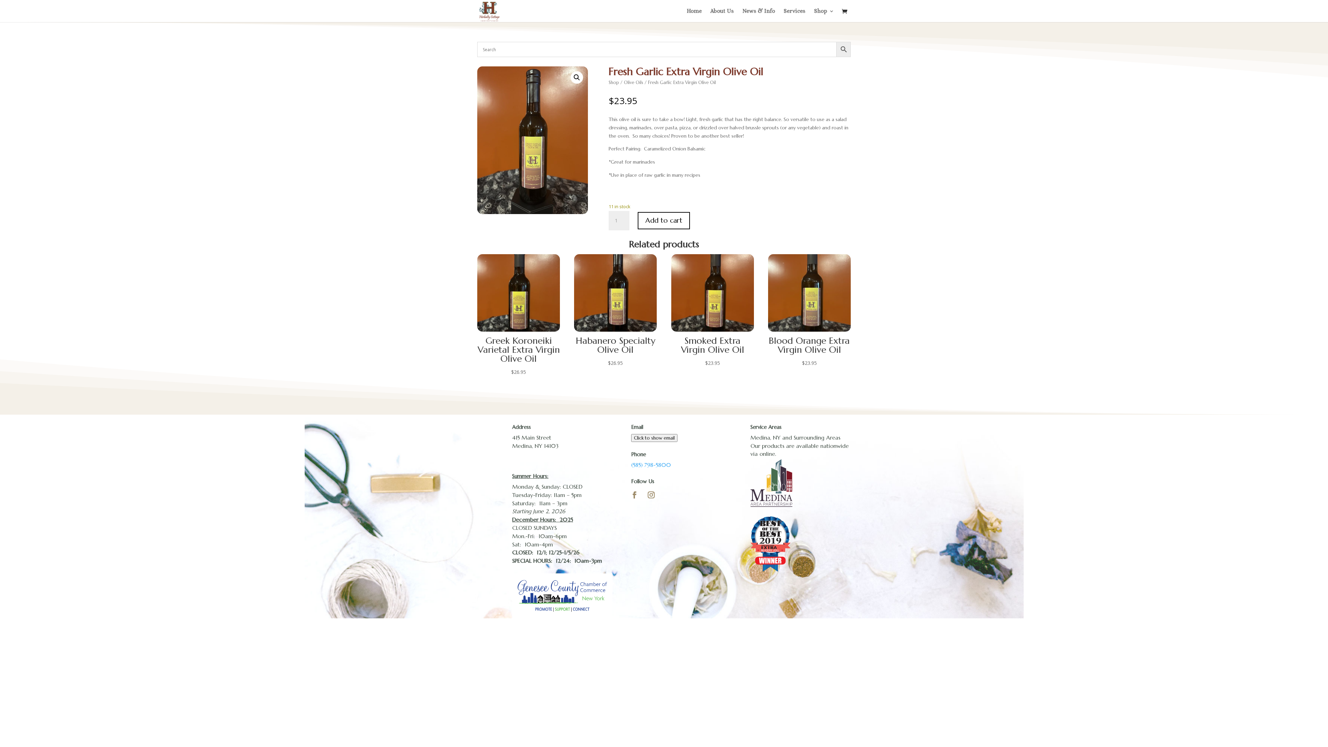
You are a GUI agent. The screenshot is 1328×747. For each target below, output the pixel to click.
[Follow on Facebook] (635, 495)
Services (794, 11)
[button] (577, 77)
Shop (820, 11)
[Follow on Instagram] (651, 495)
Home (694, 11)
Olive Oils (633, 82)
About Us (722, 11)
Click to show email (654, 438)
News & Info (759, 11)
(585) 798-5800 (651, 464)
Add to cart (663, 220)
